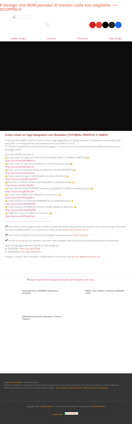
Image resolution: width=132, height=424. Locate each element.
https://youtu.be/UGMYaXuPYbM (21, 179)
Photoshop (82, 38)
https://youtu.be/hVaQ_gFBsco (20, 197)
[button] (47, 25)
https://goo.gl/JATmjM (29, 248)
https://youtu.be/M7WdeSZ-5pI (20, 216)
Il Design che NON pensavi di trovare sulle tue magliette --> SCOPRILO (58, 7)
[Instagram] (112, 25)
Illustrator (51, 38)
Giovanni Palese (15, 382)
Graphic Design (18, 38)
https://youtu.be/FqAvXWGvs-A (20, 160)
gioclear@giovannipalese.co (85, 256)
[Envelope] (99, 25)
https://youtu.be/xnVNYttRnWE (20, 203)
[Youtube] (92, 25)
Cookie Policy (58, 414)
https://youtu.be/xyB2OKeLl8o (19, 191)
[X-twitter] (105, 25)
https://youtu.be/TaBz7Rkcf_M (19, 166)
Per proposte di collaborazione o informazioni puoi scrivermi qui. (82, 388)
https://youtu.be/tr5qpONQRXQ (20, 210)
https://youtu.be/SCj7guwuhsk (20, 173)
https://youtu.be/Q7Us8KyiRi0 (19, 185)
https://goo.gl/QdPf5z (30, 251)
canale (21, 240)
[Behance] (118, 25)
